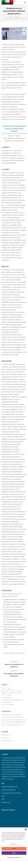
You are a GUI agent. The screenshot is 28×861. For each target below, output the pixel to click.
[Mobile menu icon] (24, 2)
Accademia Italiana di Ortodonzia (12, 793)
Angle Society (6, 802)
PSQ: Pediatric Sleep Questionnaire (12, 725)
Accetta (14, 848)
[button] (25, 829)
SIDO (3, 799)
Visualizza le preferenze (14, 857)
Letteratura (5, 29)
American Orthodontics (8, 790)
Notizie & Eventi (6, 740)
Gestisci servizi (14, 844)
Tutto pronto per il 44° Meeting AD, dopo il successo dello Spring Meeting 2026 (14, 721)
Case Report (5, 735)
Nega (14, 853)
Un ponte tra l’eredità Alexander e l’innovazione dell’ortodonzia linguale (12, 716)
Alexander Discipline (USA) (10, 787)
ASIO (3, 796)
